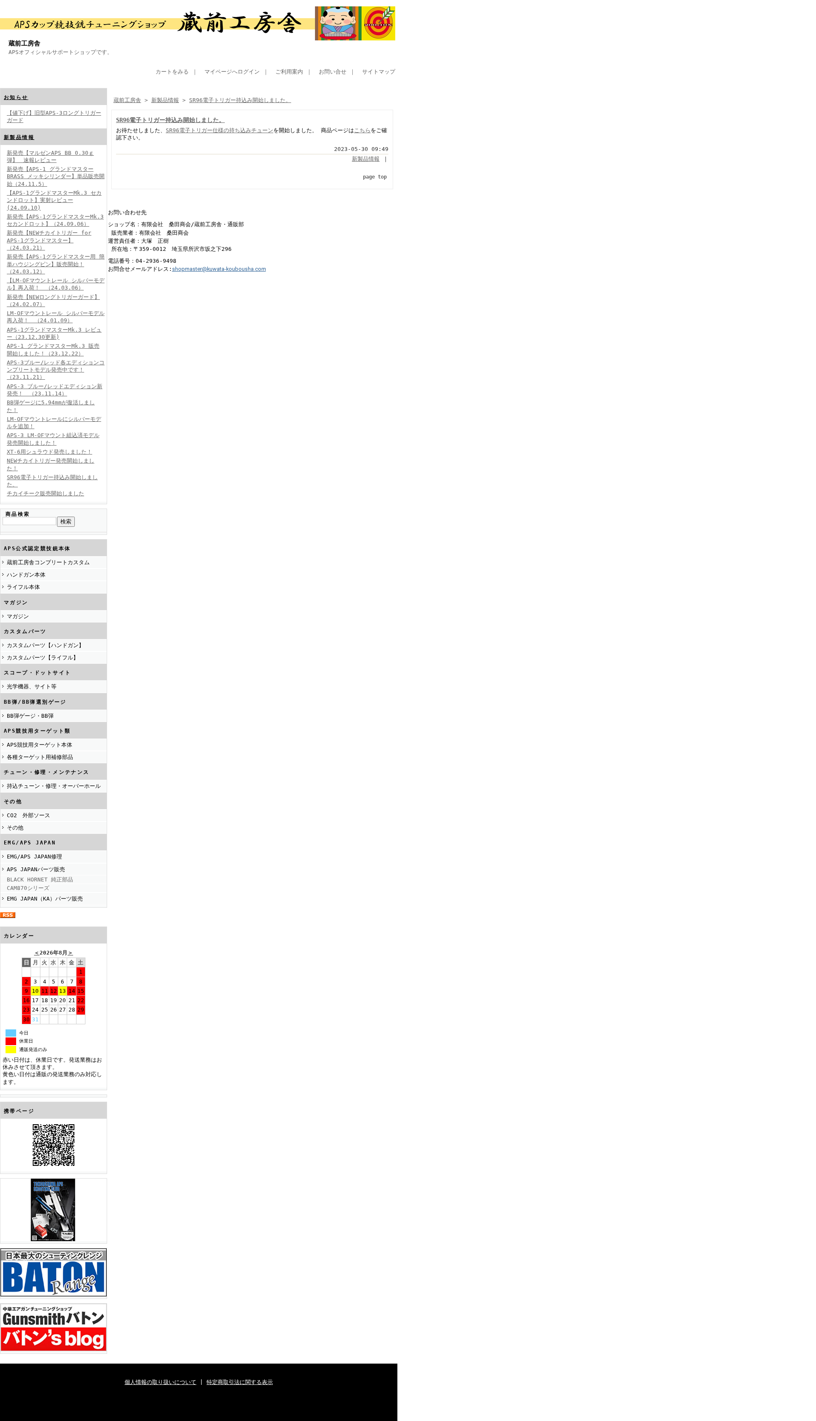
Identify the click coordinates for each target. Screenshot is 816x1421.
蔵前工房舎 (24, 43)
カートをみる (172, 71)
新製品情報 (19, 137)
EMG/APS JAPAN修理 (34, 856)
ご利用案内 (289, 71)
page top (375, 177)
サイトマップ (378, 71)
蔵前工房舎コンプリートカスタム (48, 562)
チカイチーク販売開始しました (45, 493)
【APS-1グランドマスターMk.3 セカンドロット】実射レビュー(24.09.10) (54, 200)
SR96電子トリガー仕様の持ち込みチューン (219, 130)
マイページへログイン (232, 71)
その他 (15, 827)
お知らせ (16, 97)
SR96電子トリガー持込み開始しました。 (240, 100)
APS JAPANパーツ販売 (36, 869)
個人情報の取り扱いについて (160, 1382)
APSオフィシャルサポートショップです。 (60, 52)
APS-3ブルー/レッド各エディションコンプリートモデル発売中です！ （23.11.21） (56, 370)
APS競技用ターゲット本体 (39, 745)
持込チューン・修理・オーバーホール (54, 786)
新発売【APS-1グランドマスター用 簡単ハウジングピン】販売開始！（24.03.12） (56, 264)
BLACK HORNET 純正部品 (40, 879)
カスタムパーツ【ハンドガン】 (45, 645)
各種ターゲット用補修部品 (40, 757)
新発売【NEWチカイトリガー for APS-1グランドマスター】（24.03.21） (49, 240)
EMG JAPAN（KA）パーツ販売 (45, 898)
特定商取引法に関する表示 (240, 1382)
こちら (362, 130)
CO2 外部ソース (28, 815)
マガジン (18, 616)
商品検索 (18, 514)
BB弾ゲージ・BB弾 (30, 716)
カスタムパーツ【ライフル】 (43, 657)
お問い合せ (332, 71)
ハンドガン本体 (26, 574)
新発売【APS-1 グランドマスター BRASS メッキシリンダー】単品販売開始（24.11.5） (56, 176)
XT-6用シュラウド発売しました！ (49, 452)
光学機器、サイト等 (32, 686)
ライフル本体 (23, 587)
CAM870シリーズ (28, 888)
